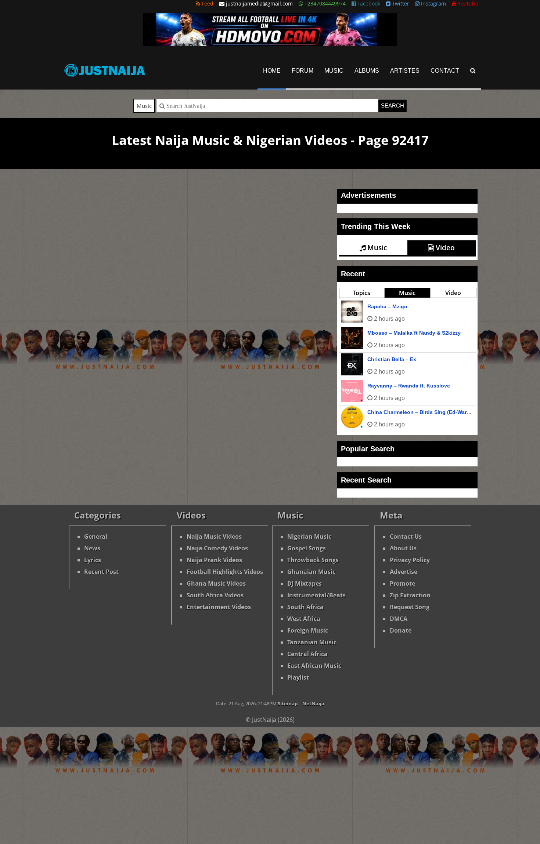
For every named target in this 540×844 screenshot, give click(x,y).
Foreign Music (307, 630)
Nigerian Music (309, 536)
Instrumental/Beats (316, 595)
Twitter (399, 3)
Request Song (409, 607)
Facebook (368, 3)
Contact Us (406, 536)
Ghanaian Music (311, 572)
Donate (400, 630)
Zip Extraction (410, 595)
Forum (302, 71)
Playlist (298, 677)
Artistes (405, 71)
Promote (402, 583)
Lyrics (92, 560)
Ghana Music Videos (216, 583)
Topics (361, 293)
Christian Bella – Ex (391, 359)
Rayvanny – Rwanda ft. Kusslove (408, 386)
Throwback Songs (313, 560)
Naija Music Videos (214, 536)
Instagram (433, 3)
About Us (403, 548)
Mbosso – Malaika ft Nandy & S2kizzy (414, 333)
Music (333, 71)
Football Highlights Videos (225, 572)
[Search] (473, 70)
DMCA (398, 619)
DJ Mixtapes (304, 583)
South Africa (305, 607)
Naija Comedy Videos (217, 548)
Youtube (467, 3)
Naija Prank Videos (214, 560)
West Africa (303, 619)
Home (272, 71)
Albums (366, 71)
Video (444, 247)
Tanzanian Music (311, 642)
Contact (445, 71)
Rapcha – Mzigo (387, 306)
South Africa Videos (215, 595)
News (92, 548)
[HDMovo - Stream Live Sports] (270, 44)
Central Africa (307, 654)
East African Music (314, 666)
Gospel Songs (306, 548)
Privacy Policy (410, 560)
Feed (206, 3)
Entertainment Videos (219, 607)
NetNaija (313, 703)
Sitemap (288, 703)
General (95, 536)
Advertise (403, 572)
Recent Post (101, 572)
